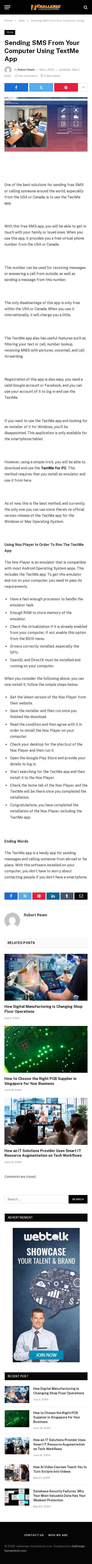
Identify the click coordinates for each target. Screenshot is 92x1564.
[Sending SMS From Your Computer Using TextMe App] (46, 124)
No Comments (28, 75)
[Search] (85, 7)
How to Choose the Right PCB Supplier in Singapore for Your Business (56, 1417)
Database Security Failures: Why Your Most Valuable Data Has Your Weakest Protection (59, 1495)
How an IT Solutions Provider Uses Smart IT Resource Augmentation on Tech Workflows (59, 1444)
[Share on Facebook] (16, 87)
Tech (9, 32)
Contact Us (34, 1535)
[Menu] (7, 7)
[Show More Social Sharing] (83, 87)
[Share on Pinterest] (66, 87)
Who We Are (58, 1535)
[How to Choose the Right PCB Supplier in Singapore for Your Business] (46, 1049)
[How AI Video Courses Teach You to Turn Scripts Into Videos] (17, 1472)
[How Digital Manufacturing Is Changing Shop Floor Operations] (46, 977)
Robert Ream (26, 69)
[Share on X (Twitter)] (41, 87)
